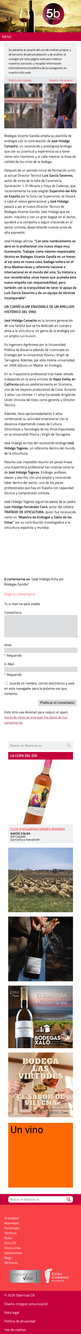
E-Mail (9, 664)
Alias (7, 644)
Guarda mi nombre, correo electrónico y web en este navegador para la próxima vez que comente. (39, 688)
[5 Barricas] (53, 15)
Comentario (12, 612)
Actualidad (11, 1218)
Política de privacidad (19, 1321)
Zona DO (10, 1242)
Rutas (8, 1237)
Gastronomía (13, 1252)
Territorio (10, 1232)
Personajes (12, 1227)
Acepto (53, 80)
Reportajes (11, 1223)
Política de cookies (20, 80)
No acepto (66, 80)
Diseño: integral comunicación (26, 1303)
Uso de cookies (15, 1329)
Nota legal (11, 1312)
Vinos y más (12, 1247)
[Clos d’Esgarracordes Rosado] (40, 792)
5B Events (11, 1262)
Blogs (8, 1257)
